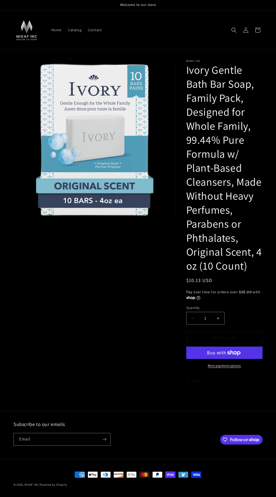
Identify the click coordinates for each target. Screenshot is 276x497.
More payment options (224, 366)
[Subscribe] (104, 439)
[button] (234, 30)
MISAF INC (32, 485)
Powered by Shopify (53, 485)
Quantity (193, 307)
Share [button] (197, 380)
